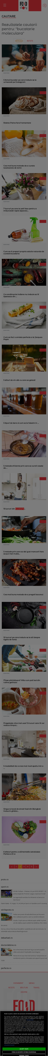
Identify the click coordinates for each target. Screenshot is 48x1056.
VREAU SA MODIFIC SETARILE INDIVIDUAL (24, 1052)
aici (24, 1027)
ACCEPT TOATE (24, 1049)
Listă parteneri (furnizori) (9, 1045)
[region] (24, 1033)
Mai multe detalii (30, 1019)
